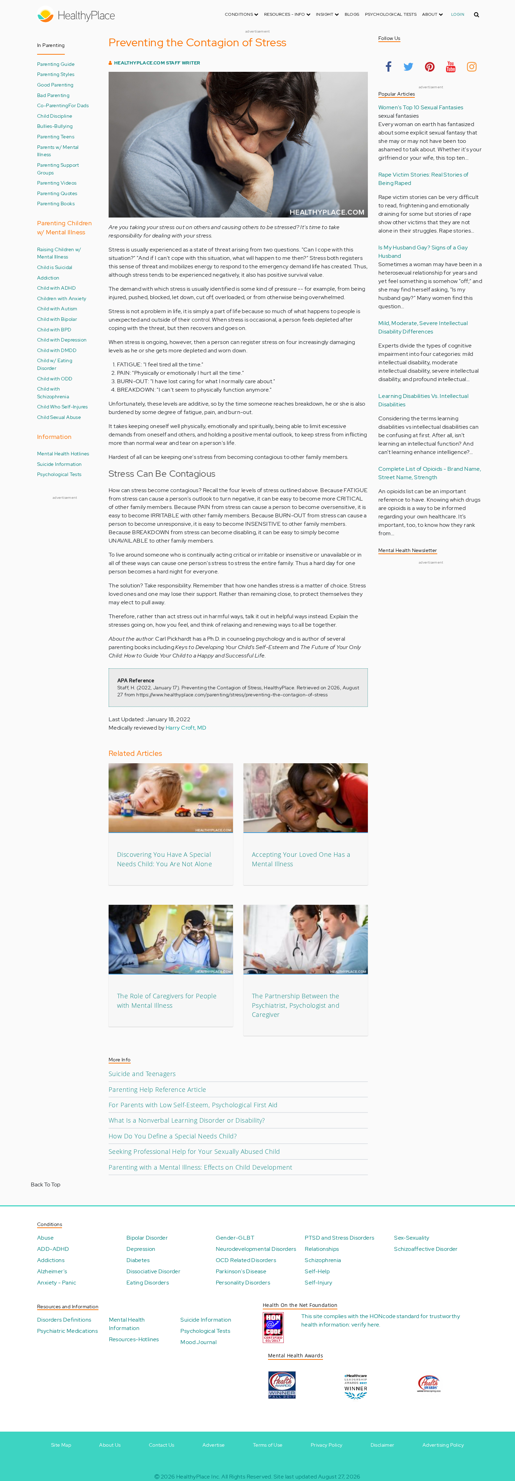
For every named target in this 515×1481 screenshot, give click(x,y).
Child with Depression (62, 339)
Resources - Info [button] (285, 14)
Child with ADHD (56, 287)
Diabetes (138, 1260)
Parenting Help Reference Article (157, 1089)
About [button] (430, 14)
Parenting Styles (55, 74)
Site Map (61, 1445)
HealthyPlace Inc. (198, 1476)
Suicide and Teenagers (142, 1073)
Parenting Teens (55, 136)
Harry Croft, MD (186, 727)
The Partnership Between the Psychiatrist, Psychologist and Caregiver (295, 1005)
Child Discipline (54, 115)
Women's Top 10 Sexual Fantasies (420, 107)
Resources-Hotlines (134, 1339)
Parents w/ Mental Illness (58, 151)
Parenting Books (56, 203)
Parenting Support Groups (58, 168)
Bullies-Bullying (55, 126)
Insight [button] (325, 14)
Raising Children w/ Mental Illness (59, 253)
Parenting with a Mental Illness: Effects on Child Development (200, 1167)
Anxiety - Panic (56, 1282)
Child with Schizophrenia (53, 392)
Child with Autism (57, 308)
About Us (110, 1445)
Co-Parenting (52, 105)
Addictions (50, 1260)
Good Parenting (55, 84)
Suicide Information (59, 464)
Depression (141, 1249)
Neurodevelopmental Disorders (256, 1249)
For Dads (78, 105)
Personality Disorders (243, 1282)
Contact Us (161, 1445)
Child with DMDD (56, 350)
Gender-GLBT (235, 1237)
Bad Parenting (53, 95)
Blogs (352, 14)
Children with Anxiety (61, 298)
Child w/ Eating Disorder (54, 364)
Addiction (48, 277)
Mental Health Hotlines (63, 453)
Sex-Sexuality (411, 1237)
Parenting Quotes (57, 193)
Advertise (213, 1445)
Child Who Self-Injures (62, 406)
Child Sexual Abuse (59, 417)
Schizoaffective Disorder (426, 1249)
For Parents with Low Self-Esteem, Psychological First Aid (193, 1105)
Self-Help (317, 1271)
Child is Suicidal (55, 267)
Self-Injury (318, 1282)
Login (457, 14)
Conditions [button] (239, 14)
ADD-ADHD (53, 1249)
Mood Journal (198, 1342)
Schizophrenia (323, 1260)
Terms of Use (268, 1445)
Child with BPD (54, 329)
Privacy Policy (327, 1445)
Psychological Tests (391, 14)
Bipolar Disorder (147, 1237)
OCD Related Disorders (246, 1260)
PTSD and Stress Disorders (339, 1237)
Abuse (45, 1237)
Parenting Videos (56, 182)
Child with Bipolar (57, 319)
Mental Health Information (127, 1324)
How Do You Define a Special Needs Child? (173, 1136)
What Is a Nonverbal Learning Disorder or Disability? (187, 1120)
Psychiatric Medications (67, 1331)
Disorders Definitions (64, 1319)
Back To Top (45, 1184)
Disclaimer (382, 1445)
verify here (365, 1324)
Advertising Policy (443, 1445)
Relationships (322, 1249)
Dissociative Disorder (153, 1271)
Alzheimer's (52, 1271)
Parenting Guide (56, 64)
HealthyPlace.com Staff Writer (157, 63)
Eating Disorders (147, 1282)
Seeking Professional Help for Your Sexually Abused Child (194, 1151)
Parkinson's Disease (241, 1271)
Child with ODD (55, 378)
